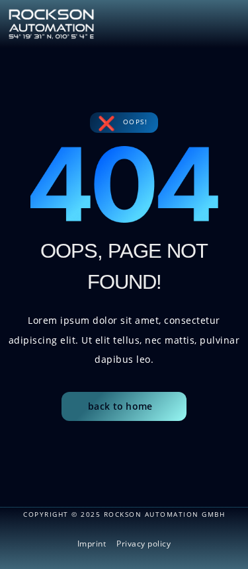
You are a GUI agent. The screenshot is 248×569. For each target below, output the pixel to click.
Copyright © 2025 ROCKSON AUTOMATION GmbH (124, 514)
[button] (230, 20)
